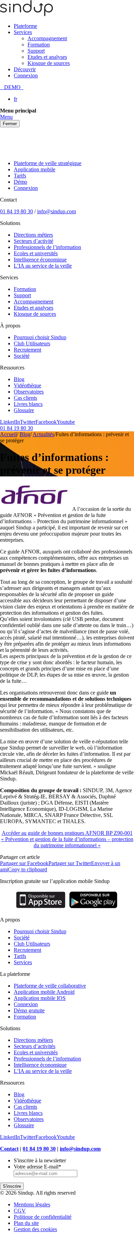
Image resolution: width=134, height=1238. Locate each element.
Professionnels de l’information (47, 247)
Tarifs (20, 176)
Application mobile (34, 169)
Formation (38, 44)
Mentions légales (32, 1204)
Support (36, 51)
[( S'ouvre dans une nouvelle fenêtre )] (40, 908)
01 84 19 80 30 (16, 211)
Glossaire (24, 410)
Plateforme (25, 26)
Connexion (26, 75)
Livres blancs (28, 404)
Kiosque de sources (48, 63)
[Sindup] (26, 14)
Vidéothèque (27, 385)
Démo (20, 182)
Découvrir (25, 69)
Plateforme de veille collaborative (50, 986)
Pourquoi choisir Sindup (40, 337)
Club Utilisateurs (32, 343)
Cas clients (25, 398)
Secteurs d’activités (34, 1046)
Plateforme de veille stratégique (47, 163)
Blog (19, 379)
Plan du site (26, 1223)
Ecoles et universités (36, 253)
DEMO (11, 87)
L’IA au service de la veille (43, 266)
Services (23, 32)
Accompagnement (47, 38)
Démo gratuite (29, 1010)
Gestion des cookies (35, 1229)
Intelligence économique (40, 259)
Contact (9, 1149)
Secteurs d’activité (33, 241)
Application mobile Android (44, 992)
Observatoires (29, 392)
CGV (20, 1211)
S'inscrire (12, 1186)
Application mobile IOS (40, 998)
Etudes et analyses (47, 57)
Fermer (10, 123)
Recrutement (27, 350)
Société (22, 356)
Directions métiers (33, 235)
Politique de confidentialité (42, 1217)
